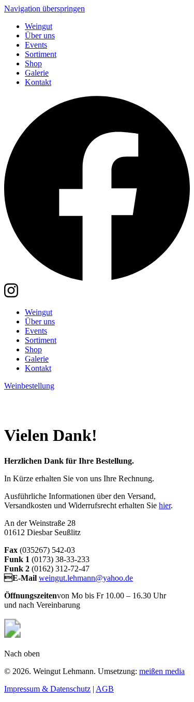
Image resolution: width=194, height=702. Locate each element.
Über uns (40, 35)
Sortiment (40, 54)
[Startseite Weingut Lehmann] (87, 410)
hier (165, 505)
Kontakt (38, 82)
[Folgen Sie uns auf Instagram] (11, 294)
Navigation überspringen (44, 8)
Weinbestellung (29, 385)
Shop (33, 63)
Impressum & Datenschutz (47, 688)
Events (36, 44)
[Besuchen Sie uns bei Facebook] (97, 278)
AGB (105, 688)
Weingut (38, 26)
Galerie (37, 72)
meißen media (162, 671)
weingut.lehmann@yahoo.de (86, 578)
